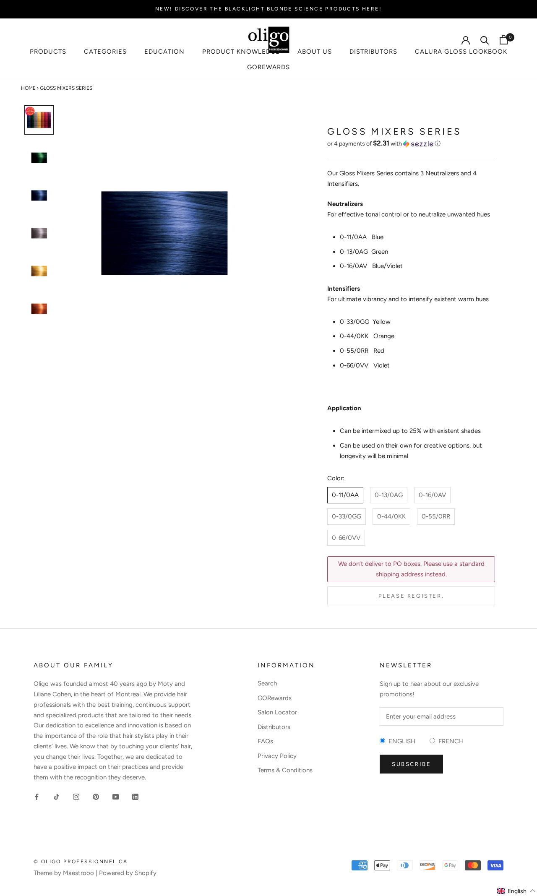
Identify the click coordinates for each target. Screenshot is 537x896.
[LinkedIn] (135, 796)
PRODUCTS (48, 51)
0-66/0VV (346, 538)
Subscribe (411, 764)
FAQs (265, 741)
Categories (105, 51)
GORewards (268, 67)
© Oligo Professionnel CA (81, 862)
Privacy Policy (277, 756)
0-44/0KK (391, 516)
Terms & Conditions (285, 770)
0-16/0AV (432, 495)
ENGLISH (400, 741)
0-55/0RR (436, 516)
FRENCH (449, 741)
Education (164, 51)
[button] (411, 143)
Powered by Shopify (127, 873)
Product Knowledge (241, 51)
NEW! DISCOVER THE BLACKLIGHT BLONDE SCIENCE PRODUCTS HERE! (268, 9)
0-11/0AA (345, 495)
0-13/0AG (389, 495)
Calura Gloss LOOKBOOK (461, 51)
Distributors (373, 51)
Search (267, 683)
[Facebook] (37, 796)
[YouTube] (115, 796)
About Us (314, 51)
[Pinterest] (96, 796)
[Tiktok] (56, 796)
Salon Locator (277, 712)
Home (28, 88)
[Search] (484, 39)
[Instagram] (76, 796)
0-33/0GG (346, 516)
